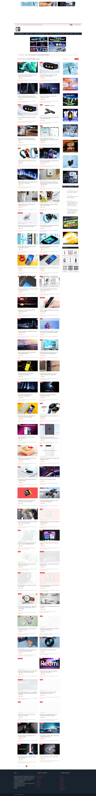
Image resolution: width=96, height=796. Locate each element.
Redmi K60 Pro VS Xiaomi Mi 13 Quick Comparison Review (26, 205)
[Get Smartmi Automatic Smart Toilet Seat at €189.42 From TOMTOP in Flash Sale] (28, 663)
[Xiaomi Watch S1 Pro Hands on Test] (50, 642)
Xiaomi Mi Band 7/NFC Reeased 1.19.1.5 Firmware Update (26, 736)
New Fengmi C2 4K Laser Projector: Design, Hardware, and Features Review (27, 75)
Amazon (27, 33)
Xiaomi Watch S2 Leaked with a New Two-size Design (49, 416)
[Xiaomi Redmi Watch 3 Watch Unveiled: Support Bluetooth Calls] (28, 239)
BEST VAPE (52, 33)
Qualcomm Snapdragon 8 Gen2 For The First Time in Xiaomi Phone (49, 586)
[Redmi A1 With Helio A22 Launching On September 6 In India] (28, 556)
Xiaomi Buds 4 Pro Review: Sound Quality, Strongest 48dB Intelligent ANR (27, 650)
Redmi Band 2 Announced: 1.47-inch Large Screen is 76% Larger (49, 247)
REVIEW (67, 33)
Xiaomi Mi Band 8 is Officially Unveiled (27, 117)
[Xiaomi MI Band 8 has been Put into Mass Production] (28, 153)
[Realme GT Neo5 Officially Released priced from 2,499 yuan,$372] (50, 153)
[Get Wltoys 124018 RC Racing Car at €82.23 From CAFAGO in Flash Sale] (50, 492)
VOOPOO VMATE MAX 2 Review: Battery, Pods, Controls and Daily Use (32, 24)
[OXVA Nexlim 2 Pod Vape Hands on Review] (64, 196)
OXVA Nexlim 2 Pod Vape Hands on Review (72, 197)
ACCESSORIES (20, 62)
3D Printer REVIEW (70, 186)
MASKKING (39, 782)
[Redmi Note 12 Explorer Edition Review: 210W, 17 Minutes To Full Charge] (28, 408)
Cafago (41, 488)
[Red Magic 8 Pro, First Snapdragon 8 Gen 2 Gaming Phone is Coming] (28, 450)
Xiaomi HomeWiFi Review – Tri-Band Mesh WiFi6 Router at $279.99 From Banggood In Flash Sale (27, 693)
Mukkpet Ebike (63, 788)
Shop (78, 33)
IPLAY (39, 785)
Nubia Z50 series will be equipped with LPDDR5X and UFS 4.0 (26, 310)
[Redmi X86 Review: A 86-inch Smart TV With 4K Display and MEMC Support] (50, 344)
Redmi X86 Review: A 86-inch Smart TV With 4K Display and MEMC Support (48, 353)
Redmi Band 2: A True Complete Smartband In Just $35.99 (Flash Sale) (49, 226)
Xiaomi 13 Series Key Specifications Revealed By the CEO (48, 395)
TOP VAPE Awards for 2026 (39, 33)
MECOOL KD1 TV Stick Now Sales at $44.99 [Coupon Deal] (49, 564)
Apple (41, 530)
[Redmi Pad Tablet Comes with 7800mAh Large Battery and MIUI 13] (50, 663)
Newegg (41, 169)
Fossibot (62, 780)
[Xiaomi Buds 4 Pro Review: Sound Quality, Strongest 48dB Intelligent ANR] (28, 642)
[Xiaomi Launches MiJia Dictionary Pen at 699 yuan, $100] (50, 302)
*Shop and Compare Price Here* (19, 785)
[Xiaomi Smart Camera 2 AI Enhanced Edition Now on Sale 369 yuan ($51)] (28, 514)
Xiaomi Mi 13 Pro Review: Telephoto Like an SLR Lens (50, 268)
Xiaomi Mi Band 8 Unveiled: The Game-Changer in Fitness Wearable (48, 75)
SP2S (38, 784)
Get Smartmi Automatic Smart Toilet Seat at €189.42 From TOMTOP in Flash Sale (27, 671)
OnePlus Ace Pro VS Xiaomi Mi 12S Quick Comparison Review (27, 629)
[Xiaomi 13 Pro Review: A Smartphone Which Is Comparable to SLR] (28, 281)
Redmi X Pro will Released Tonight (48, 479)
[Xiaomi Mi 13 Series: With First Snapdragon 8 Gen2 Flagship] (50, 514)
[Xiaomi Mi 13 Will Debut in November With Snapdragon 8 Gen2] (50, 450)
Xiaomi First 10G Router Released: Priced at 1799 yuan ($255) (27, 332)
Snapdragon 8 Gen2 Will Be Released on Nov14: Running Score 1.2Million (27, 501)
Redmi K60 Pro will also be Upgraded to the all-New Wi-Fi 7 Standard (27, 182)
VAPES (47, 33)
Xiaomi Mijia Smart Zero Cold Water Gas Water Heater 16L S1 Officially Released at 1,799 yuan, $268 (49, 183)
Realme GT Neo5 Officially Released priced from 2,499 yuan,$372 (49, 161)
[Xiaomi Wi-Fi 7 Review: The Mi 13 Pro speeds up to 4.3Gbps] (50, 88)
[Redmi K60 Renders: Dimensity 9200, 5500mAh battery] (28, 429)
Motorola (42, 424)
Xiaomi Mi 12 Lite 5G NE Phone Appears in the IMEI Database (27, 480)
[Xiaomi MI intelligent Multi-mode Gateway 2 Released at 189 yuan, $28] (50, 621)
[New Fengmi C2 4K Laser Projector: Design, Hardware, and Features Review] (28, 67)
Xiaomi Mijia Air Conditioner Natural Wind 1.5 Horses (49, 607)
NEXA (39, 781)
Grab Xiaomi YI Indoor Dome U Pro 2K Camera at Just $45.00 (26, 715)
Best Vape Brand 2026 (60, 33)
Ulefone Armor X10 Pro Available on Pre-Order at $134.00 (27, 757)
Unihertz (62, 781)
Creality (41, 83)
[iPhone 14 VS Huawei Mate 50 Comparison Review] (50, 535)
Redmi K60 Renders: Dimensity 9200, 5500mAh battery (26, 437)
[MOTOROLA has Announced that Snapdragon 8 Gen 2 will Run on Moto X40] (50, 429)
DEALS (19, 83)
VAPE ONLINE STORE (41, 776)
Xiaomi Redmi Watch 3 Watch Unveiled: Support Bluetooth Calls (27, 247)
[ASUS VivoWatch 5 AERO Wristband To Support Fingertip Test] (50, 281)
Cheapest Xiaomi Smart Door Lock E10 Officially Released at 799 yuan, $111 (48, 374)
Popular (64, 186)
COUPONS (41, 551)
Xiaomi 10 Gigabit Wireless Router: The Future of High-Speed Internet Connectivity (27, 97)
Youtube (15, 788)
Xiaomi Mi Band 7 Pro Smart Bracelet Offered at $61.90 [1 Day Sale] (48, 693)
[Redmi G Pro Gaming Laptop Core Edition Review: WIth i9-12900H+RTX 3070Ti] (28, 535)
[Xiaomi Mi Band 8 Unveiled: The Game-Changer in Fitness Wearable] (50, 67)
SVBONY (62, 776)
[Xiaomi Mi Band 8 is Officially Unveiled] (28, 109)
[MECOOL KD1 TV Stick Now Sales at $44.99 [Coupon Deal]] (50, 556)
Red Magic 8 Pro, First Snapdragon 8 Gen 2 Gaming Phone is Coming (27, 459)
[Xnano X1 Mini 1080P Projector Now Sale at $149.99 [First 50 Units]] (50, 728)
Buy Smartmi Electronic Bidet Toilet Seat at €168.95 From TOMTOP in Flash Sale (27, 226)
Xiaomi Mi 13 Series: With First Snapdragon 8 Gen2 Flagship (49, 522)
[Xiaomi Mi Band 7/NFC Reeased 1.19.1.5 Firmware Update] (28, 728)
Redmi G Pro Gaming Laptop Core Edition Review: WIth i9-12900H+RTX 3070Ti (27, 543)
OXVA (39, 780)
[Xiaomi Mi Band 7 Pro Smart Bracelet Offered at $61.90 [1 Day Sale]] (50, 684)
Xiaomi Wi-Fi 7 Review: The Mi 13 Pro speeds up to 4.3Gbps (48, 97)
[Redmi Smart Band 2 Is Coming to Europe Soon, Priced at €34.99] (50, 196)
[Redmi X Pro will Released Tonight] (50, 471)
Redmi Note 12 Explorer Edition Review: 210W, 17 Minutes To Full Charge (27, 416)
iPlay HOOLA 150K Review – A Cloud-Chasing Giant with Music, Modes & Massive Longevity (72, 211)
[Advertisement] (48, 15)
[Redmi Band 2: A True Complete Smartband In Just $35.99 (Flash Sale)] (50, 217)
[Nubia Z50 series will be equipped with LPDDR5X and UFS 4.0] (28, 302)
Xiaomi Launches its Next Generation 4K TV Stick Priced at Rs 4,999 (50, 118)
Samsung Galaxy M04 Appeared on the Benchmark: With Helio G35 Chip (48, 715)
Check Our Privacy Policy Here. (19, 782)
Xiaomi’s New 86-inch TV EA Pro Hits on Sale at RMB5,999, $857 (27, 353)
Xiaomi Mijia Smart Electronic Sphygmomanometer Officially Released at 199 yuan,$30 (49, 139)
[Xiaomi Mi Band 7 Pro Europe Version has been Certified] (28, 577)
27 (33, 766)
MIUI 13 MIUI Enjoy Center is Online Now (49, 756)
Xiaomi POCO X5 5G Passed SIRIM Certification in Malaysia (25, 374)
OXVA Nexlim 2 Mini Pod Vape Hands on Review (72, 192)
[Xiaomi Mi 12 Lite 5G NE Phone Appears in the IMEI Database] (28, 471)
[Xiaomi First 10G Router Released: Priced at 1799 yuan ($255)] (28, 323)
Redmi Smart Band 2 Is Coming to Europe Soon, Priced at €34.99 (49, 205)
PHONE (31, 33)
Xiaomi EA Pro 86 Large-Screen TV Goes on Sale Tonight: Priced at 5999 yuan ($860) (49, 332)
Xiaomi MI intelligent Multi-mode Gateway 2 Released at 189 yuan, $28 (49, 629)
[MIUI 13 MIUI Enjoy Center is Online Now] (50, 749)
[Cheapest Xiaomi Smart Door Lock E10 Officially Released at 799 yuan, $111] (50, 366)
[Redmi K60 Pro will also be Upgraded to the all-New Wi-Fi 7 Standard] (28, 174)
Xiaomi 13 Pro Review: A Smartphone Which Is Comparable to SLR (28, 289)
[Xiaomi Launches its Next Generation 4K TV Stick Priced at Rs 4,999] (50, 109)
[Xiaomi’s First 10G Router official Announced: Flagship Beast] (28, 387)
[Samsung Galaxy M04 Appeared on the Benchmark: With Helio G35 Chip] (50, 706)
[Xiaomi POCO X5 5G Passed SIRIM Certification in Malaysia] (28, 366)
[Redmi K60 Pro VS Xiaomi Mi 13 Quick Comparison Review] (28, 196)
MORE (71, 33)
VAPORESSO (40, 777)
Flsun (62, 782)
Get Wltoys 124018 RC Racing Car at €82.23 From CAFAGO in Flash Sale (49, 501)
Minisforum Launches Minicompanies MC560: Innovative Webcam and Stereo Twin (26, 139)
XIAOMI (76, 186)
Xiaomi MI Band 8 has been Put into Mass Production (27, 161)
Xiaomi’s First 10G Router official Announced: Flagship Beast (25, 395)
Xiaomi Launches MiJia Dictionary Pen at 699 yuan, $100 (49, 310)
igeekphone (21, 794)
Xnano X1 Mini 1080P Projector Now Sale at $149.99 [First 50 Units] (49, 736)
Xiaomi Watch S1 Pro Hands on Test (48, 649)
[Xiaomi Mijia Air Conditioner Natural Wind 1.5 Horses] (50, 598)
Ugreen (62, 789)
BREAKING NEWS (21, 33)
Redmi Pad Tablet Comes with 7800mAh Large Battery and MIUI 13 (49, 671)
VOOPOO (39, 778)
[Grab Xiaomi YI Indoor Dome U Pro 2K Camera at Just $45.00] (28, 706)
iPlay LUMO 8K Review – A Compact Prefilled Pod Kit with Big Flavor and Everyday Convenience (72, 203)
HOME (16, 33)
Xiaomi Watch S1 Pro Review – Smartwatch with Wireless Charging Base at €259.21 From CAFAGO (27, 607)
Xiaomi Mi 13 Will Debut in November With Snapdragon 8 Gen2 (49, 459)
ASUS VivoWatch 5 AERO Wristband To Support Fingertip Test (48, 289)
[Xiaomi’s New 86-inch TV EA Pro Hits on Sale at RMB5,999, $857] (28, 344)
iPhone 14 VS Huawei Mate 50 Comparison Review (49, 543)
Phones (41, 255)
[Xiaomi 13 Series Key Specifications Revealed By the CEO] (50, 387)
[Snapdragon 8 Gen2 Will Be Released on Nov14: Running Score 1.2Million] (28, 492)
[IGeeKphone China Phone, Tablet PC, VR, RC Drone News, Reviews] (18, 29)
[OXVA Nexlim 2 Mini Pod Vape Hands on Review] (64, 190)
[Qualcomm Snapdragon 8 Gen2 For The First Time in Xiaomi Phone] (50, 577)
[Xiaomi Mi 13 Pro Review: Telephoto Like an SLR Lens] (50, 260)
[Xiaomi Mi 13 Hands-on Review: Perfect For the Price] (28, 260)
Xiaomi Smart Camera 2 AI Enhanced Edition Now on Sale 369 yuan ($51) (28, 522)
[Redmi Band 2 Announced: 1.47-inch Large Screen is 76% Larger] (50, 239)
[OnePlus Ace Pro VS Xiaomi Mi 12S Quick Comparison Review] (28, 621)
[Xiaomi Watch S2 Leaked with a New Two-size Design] (50, 408)
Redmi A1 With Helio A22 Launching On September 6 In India (27, 564)
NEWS (41, 62)
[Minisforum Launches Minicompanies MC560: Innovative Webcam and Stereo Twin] (28, 130)
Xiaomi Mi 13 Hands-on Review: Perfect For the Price (27, 268)
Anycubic (62, 784)
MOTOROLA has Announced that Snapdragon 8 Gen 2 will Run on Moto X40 (49, 437)
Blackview (62, 778)
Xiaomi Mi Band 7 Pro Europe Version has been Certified (27, 586)
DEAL (75, 33)
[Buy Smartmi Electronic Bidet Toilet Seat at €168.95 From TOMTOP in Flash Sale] (28, 217)
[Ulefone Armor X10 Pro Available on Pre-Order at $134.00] (28, 749)
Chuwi (62, 777)
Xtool (62, 785)
